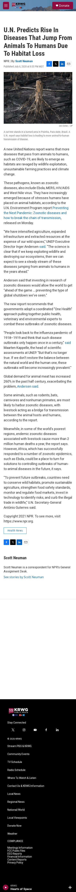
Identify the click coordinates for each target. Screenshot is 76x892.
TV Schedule (14, 762)
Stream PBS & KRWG (19, 746)
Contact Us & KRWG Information (25, 786)
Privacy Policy (15, 862)
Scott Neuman (24, 61)
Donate (64, 5)
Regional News (16, 802)
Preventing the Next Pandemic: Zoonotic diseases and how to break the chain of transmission (36, 213)
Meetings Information (20, 847)
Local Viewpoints (17, 817)
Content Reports (17, 859)
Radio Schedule (16, 770)
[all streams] (71, 887)
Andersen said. (28, 386)
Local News (13, 794)
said (68, 343)
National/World (16, 809)
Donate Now (14, 825)
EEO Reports (14, 853)
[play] (5, 887)
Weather (12, 833)
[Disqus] (38, 649)
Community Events (18, 754)
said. (42, 247)
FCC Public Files (16, 850)
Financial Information (19, 856)
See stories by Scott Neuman (24, 577)
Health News (15, 530)
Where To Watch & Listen (21, 778)
